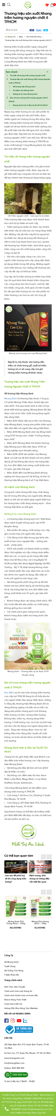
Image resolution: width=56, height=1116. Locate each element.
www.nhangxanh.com (14, 1058)
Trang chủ (11, 37)
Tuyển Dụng (9, 966)
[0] (51, 5)
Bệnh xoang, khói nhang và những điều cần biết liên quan (39, 878)
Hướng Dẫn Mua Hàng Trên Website (21, 1008)
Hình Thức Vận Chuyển (14, 987)
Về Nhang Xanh (11, 962)
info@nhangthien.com (14, 1063)
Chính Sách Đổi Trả (13, 1004)
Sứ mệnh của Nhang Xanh (23, 90)
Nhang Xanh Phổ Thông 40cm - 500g (15, 923)
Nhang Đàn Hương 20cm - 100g (40, 923)
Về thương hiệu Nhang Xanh (24, 87)
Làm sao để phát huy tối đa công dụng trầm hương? (15, 878)
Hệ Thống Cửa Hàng (13, 970)
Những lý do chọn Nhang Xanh (25, 94)
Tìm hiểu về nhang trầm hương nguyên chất (27, 76)
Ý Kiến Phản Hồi (11, 975)
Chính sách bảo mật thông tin (18, 991)
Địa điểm (9, 692)
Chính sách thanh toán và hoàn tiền (21, 995)
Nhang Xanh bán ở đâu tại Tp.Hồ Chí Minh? (30, 105)
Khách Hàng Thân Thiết (15, 1000)
